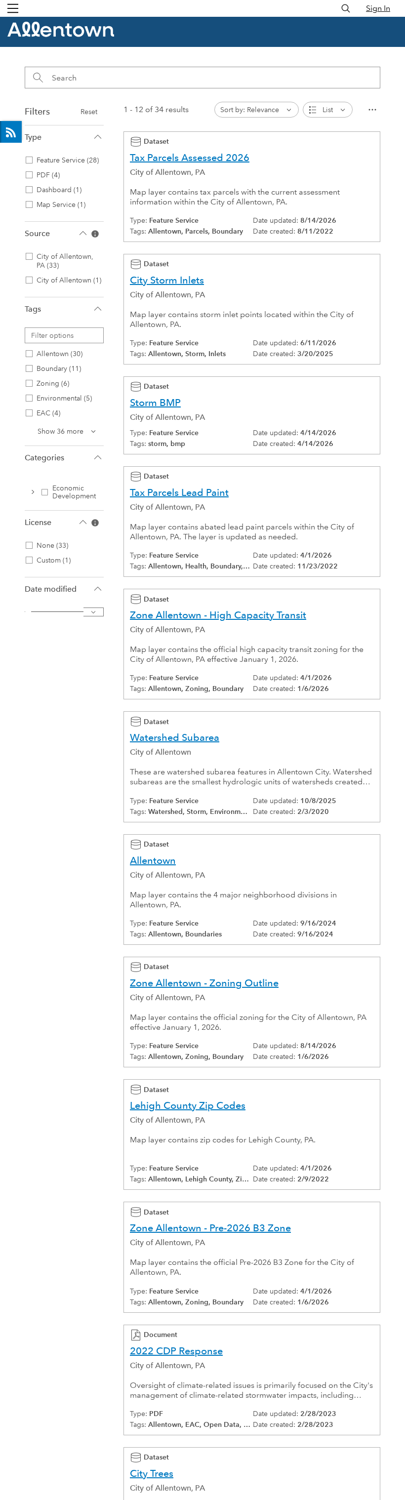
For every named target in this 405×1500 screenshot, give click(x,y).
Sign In (378, 8)
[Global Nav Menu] (12, 8)
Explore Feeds (11, 132)
